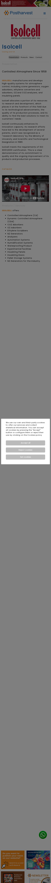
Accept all (25, 443)
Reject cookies (25, 450)
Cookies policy (34, 435)
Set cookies (25, 457)
